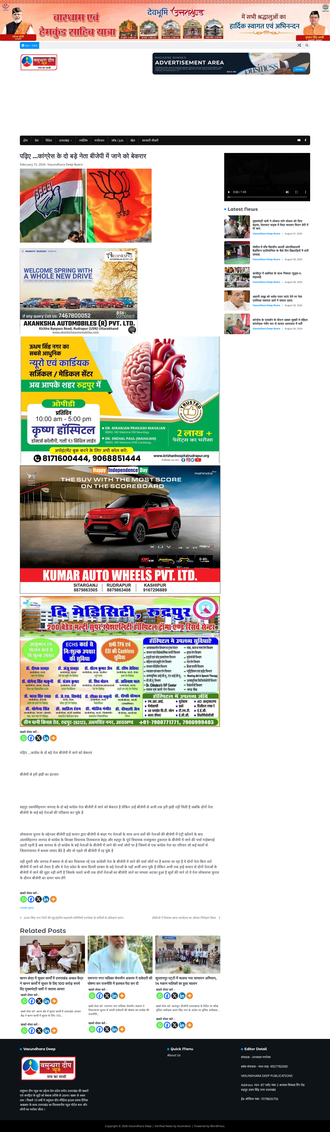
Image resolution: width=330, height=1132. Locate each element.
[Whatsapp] (23, 738)
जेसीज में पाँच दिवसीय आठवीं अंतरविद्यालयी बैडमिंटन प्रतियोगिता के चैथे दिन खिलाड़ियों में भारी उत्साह (281, 250)
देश (37, 140)
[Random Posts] (299, 45)
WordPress (217, 1126)
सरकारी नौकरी (150, 140)
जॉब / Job (117, 140)
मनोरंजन (99, 140)
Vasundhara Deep (140, 1126)
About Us (174, 1055)
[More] (53, 738)
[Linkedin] (46, 738)
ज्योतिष (83, 140)
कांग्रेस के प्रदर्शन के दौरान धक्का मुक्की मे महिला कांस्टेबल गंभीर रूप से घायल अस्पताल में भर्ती (280, 321)
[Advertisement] (165, 103)
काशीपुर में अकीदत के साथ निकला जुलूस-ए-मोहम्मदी (277, 275)
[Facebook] (31, 738)
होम (25, 140)
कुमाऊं (31, 907)
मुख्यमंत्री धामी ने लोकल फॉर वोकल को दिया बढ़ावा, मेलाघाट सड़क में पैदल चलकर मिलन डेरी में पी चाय (280, 224)
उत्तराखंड (64, 140)
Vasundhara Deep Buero (65, 164)
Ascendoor (184, 1126)
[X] (38, 738)
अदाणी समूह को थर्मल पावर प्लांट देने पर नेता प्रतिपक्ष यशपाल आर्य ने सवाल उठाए (277, 298)
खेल (132, 140)
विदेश (49, 140)
